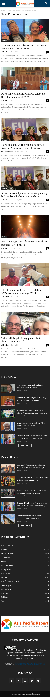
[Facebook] (11, 680)
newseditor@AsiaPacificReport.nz (30, 663)
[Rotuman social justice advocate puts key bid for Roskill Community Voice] (25, 178)
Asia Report (6, 585)
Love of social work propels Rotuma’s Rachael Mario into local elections (22, 146)
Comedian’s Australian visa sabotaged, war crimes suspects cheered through (31, 466)
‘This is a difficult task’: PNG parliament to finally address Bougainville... (32, 478)
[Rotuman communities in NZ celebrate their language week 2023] (25, 78)
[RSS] (25, 680)
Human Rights (7, 553)
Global (4, 561)
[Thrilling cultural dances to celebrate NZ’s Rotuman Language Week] (25, 274)
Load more (24, 445)
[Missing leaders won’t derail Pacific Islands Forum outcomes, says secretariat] (8, 413)
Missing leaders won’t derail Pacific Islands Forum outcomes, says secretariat (32, 411)
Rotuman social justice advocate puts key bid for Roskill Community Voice (24, 194)
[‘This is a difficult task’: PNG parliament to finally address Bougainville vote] (8, 481)
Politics (4, 549)
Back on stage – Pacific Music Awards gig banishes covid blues (24, 242)
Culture (4, 40)
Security (4, 593)
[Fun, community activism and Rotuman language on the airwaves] (25, 30)
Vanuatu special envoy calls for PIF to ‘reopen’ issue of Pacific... (31, 424)
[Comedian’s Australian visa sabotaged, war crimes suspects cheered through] (8, 468)
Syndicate (5, 557)
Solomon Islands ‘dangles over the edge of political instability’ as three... (32, 398)
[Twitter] (31, 680)
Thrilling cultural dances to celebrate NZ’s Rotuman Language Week (22, 291)
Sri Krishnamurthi (7, 151)
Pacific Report (7, 545)
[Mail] (18, 680)
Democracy (5, 140)
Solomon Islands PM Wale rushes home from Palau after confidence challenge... (32, 437)
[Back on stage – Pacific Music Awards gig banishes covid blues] (25, 226)
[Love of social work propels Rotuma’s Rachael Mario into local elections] (25, 129)
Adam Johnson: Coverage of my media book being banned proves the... (31, 491)
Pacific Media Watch (10, 581)
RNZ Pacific (6, 573)
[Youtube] (38, 680)
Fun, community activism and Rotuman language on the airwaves (23, 46)
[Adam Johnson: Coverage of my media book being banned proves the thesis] (8, 493)
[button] (46, 3)
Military (4, 597)
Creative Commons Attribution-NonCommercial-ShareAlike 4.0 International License (25, 655)
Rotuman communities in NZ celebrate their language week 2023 (23, 95)
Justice (4, 601)
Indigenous (6, 569)
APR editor (5, 52)
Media (4, 577)
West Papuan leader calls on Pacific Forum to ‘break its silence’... (30, 386)
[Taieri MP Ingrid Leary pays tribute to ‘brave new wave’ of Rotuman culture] (25, 323)
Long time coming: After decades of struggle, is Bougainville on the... (30, 517)
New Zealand (7, 565)
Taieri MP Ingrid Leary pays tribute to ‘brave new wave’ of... (22, 339)
